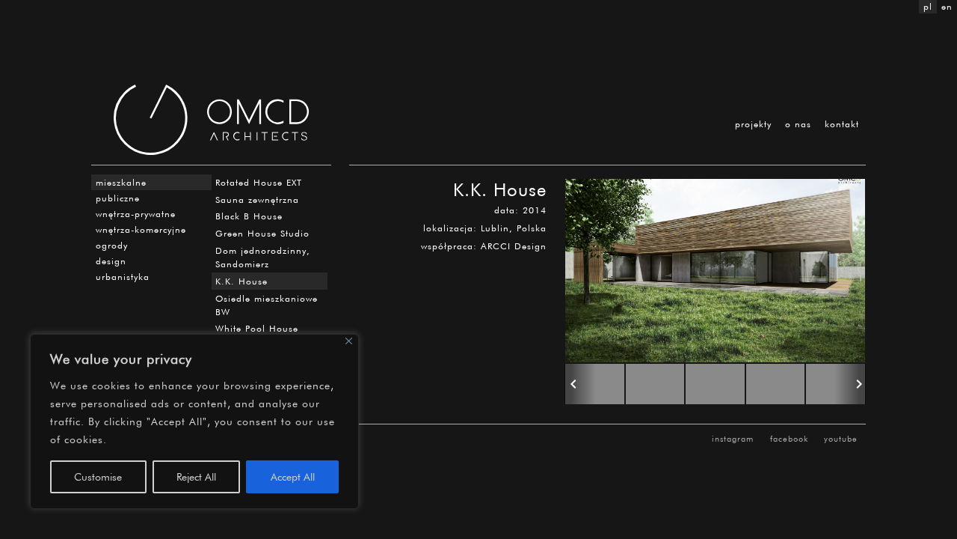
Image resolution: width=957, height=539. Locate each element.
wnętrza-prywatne (136, 213)
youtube (841, 438)
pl (927, 6)
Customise (98, 476)
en (947, 6)
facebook (789, 438)
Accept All (293, 476)
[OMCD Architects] (211, 120)
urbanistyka (123, 276)
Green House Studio (262, 233)
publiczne (118, 198)
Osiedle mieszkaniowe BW (266, 305)
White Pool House (256, 328)
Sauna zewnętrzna (257, 199)
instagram (733, 438)
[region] (194, 421)
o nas (798, 124)
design (111, 261)
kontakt (842, 124)
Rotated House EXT (258, 182)
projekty (753, 124)
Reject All (196, 476)
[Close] (348, 341)
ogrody (112, 245)
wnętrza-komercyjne (141, 229)
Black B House (249, 216)
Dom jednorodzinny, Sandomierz (262, 257)
